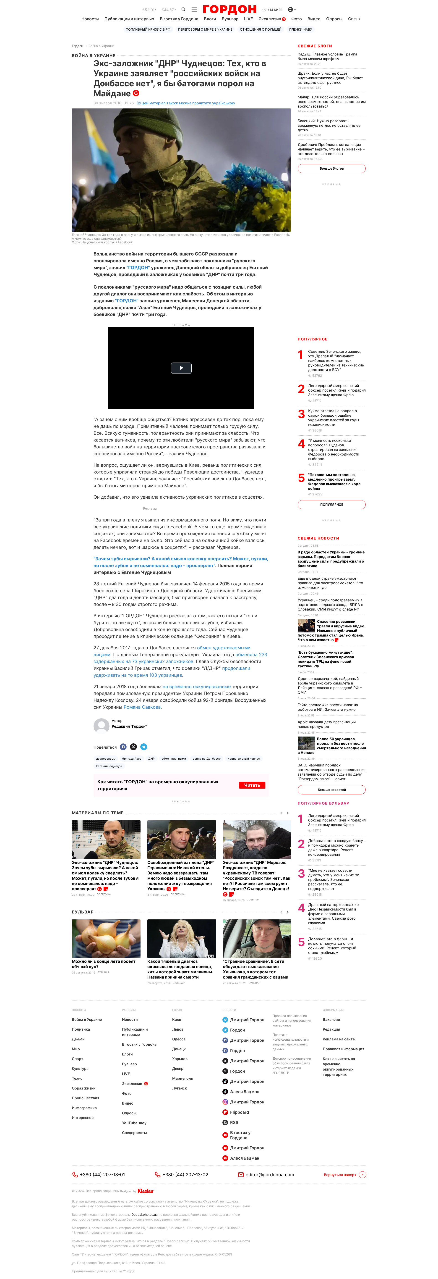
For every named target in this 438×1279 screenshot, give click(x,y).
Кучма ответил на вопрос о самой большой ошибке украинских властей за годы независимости (333, 417)
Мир (76, 1049)
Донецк (179, 1049)
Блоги (210, 18)
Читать (252, 785)
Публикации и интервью (129, 18)
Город (177, 1010)
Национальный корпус (243, 758)
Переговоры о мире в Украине (205, 29)
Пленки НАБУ (300, 29)
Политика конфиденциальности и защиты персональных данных (291, 1042)
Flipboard (239, 1112)
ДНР (151, 758)
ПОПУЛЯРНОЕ (313, 339)
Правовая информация (343, 1049)
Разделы (129, 1010)
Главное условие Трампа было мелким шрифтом (327, 56)
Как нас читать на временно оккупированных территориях (339, 1066)
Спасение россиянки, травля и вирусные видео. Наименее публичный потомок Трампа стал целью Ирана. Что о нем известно (331, 630)
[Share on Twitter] (133, 747)
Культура (80, 1068)
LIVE (248, 18)
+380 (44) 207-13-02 (185, 1174)
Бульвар (230, 18)
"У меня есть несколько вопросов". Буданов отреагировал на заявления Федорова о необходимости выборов (333, 449)
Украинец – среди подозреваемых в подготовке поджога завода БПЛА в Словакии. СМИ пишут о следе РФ (330, 604)
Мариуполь (182, 1078)
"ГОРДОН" (138, 267)
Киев (176, 1019)
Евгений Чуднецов (109, 766)
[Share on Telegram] (143, 747)
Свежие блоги (315, 46)
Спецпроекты (134, 1132)
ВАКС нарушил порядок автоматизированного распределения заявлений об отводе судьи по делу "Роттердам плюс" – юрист (331, 772)
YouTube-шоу (134, 1123)
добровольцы (105, 758)
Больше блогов (332, 168)
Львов (177, 1029)
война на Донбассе (207, 758)
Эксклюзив (270, 18)
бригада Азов (131, 758)
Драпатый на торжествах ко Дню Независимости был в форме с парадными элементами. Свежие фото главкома (333, 913)
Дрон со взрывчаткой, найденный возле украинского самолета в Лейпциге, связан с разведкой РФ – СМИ (330, 685)
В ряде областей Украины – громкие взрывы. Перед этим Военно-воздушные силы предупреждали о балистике (331, 559)
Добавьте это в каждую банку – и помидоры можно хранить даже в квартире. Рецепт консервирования (337, 847)
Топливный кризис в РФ (148, 29)
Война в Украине (102, 46)
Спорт (77, 1058)
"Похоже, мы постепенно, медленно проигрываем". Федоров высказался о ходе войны (334, 481)
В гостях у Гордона (179, 18)
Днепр (177, 1068)
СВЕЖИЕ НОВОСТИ (318, 538)
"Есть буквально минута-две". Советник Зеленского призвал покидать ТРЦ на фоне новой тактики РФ (326, 659)
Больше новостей (332, 790)
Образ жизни (84, 1088)
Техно (77, 1078)
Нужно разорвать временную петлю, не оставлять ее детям (329, 125)
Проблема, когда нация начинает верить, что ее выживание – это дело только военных (331, 149)
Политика (104, 894)
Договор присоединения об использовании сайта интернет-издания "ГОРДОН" (292, 1065)
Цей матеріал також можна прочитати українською (188, 103)
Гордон (77, 46)
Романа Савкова (142, 707)
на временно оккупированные (197, 686)
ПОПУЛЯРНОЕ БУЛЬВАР (323, 803)
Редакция (331, 1029)
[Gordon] (229, 9)
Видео (314, 18)
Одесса (178, 1039)
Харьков (180, 1058)
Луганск (179, 1088)
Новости (90, 18)
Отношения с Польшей (261, 29)
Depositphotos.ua (144, 1214)
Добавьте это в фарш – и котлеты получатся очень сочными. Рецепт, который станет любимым (332, 946)
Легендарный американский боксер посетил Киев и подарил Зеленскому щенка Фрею (337, 390)
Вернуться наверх (340, 1174)
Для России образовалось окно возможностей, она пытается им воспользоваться (332, 101)
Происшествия (85, 1098)
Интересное (83, 1117)
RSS (234, 1122)
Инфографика (84, 1107)
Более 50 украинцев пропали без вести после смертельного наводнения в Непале (332, 746)
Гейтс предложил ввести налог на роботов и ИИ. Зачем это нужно (328, 707)
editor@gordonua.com (270, 1174)
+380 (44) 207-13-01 (102, 1174)
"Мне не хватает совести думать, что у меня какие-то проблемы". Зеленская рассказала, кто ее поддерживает (333, 879)
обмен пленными (174, 758)
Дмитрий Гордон (247, 1019)
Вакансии (331, 1019)
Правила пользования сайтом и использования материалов (292, 1020)
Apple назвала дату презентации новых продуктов (327, 724)
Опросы (334, 18)
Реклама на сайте (339, 1039)
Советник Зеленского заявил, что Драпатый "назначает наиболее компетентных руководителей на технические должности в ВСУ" (336, 360)
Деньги (78, 1039)
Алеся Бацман (244, 1091)
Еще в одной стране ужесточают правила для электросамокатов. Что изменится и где (330, 583)
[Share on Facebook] (123, 747)
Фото (296, 18)
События (253, 899)
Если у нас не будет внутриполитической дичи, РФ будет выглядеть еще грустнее (330, 78)
